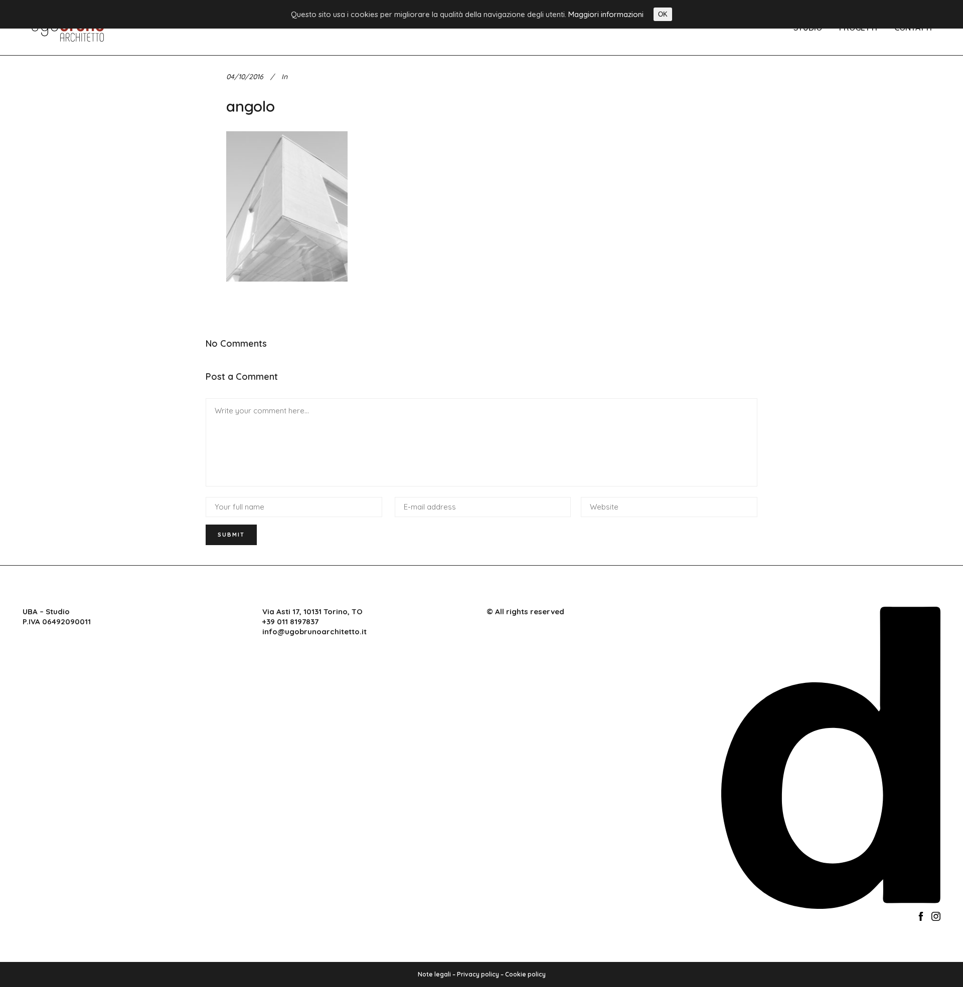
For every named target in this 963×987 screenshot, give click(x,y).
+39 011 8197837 (290, 621)
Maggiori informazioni (606, 14)
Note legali (434, 974)
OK (663, 14)
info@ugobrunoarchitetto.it (314, 631)
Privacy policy (478, 974)
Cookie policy (525, 974)
